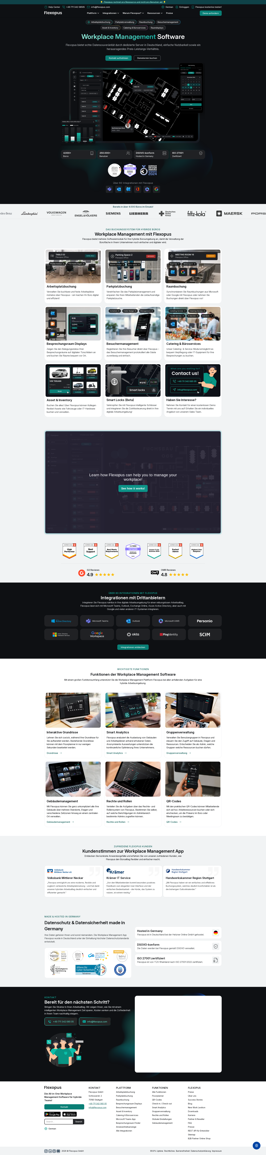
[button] (167, 7)
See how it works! (133, 488)
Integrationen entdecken (133, 647)
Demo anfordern (211, 13)
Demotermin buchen (147, 58)
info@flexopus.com (97, 1107)
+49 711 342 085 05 (98, 1103)
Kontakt (64, 1107)
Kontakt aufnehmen (118, 58)
